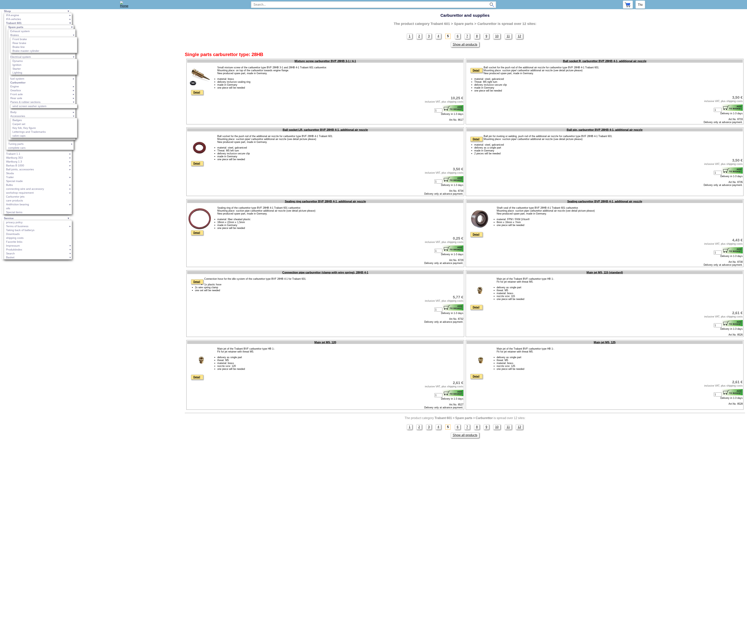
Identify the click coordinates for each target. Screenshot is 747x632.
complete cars (16, 147)
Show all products (465, 44)
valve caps (18, 135)
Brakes (14, 35)
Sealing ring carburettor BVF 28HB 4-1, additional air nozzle (325, 201)
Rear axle (16, 98)
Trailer (10, 177)
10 (497, 36)
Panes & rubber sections (25, 102)
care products (14, 200)
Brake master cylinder (25, 50)
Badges (17, 120)
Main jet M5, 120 (325, 342)
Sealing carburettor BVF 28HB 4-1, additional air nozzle (604, 201)
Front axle (16, 94)
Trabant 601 (14, 23)
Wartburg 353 (14, 157)
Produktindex (14, 249)
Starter (16, 68)
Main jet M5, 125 (604, 342)
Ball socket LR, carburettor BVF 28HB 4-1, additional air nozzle (325, 129)
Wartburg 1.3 (14, 161)
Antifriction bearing (17, 204)
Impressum (13, 245)
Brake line (18, 46)
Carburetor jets (15, 196)
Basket (10, 257)
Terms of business (17, 226)
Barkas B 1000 (15, 165)
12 (519, 36)
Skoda (10, 173)
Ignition (16, 64)
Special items (14, 212)
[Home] (125, 4)
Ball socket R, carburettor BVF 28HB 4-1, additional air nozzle (604, 61)
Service (9, 218)
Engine (14, 86)
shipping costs (15, 237)
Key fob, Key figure (24, 127)
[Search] (492, 5)
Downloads (13, 234)
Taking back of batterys (20, 230)
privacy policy (14, 222)
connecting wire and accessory (25, 188)
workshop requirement (20, 192)
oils (8, 208)
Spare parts (15, 27)
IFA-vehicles (13, 19)
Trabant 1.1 (13, 153)
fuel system (17, 78)
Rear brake (19, 43)
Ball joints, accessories (20, 169)
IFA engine (12, 15)
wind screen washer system (29, 106)
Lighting (17, 72)
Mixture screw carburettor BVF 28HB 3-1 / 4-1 (325, 61)
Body (13, 112)
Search (10, 253)
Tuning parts (16, 143)
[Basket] (628, 5)
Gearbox (15, 90)
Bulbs (9, 184)
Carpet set (18, 124)
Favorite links (14, 241)
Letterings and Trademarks (29, 131)
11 (508, 36)
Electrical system (20, 56)
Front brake (19, 39)
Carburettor (17, 82)
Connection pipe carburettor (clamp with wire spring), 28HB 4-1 (325, 272)
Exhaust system (20, 31)
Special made (14, 181)
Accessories (17, 116)
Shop (7, 11)
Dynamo (17, 60)
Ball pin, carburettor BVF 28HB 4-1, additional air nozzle (605, 129)
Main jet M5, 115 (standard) (605, 272)
